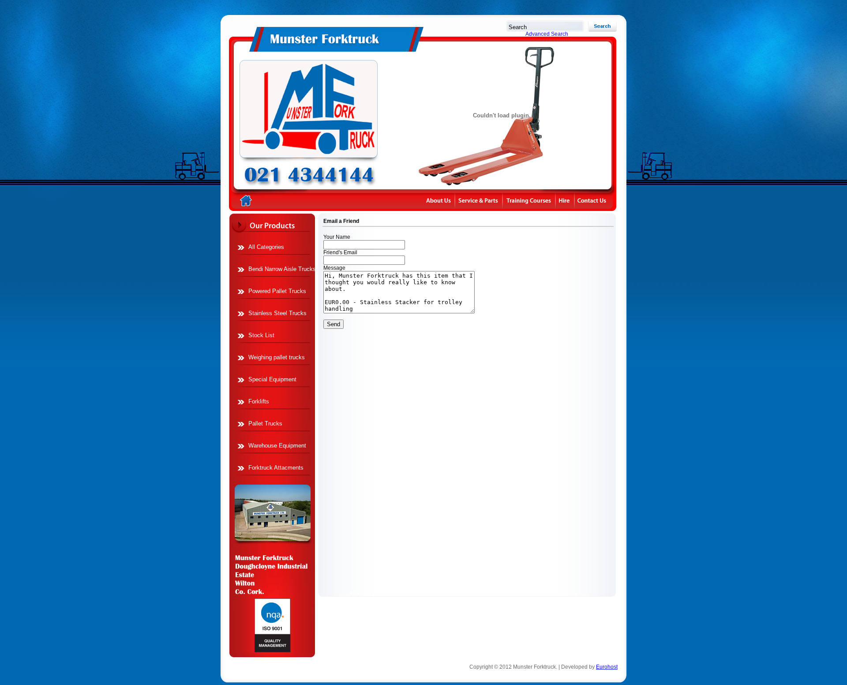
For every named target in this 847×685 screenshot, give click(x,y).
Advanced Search (546, 34)
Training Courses (529, 201)
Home (299, 115)
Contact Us (600, 201)
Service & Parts (479, 201)
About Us (439, 201)
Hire (565, 201)
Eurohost (607, 667)
